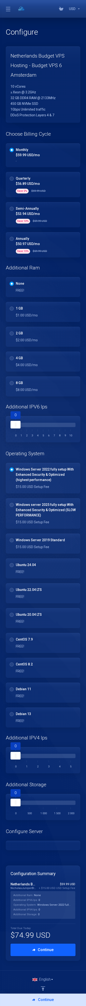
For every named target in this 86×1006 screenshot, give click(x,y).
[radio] (12, 150)
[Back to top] (43, 989)
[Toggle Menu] (7, 9)
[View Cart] (62, 9)
